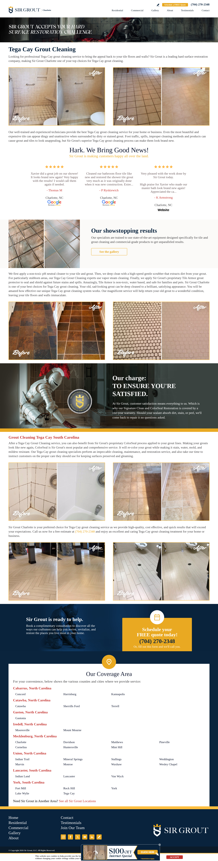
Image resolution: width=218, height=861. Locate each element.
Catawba (20, 706)
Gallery (155, 10)
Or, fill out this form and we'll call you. (157, 646)
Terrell (115, 706)
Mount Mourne (72, 730)
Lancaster (69, 776)
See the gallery (109, 251)
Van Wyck (117, 776)
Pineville (164, 742)
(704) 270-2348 (200, 4)
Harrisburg (69, 694)
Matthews (117, 742)
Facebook (70, 837)
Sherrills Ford (71, 706)
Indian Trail (22, 759)
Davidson (69, 742)
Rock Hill (69, 788)
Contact (205, 10)
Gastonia (20, 718)
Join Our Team (73, 828)
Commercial (137, 10)
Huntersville (70, 747)
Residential (117, 10)
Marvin (19, 764)
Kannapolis (118, 694)
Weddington (166, 759)
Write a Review (158, 5)
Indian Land (22, 776)
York (114, 788)
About (170, 10)
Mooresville (22, 730)
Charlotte (20, 742)
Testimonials (187, 10)
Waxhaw (116, 764)
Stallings (116, 759)
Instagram (63, 837)
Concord (20, 694)
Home (13, 817)
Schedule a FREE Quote (175, 5)
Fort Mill (20, 788)
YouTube (84, 837)
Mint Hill (116, 747)
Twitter (77, 837)
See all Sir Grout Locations (77, 801)
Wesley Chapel (168, 764)
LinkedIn (91, 837)
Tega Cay (69, 793)
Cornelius (21, 747)
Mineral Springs (73, 759)
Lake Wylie (22, 793)
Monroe (68, 764)
